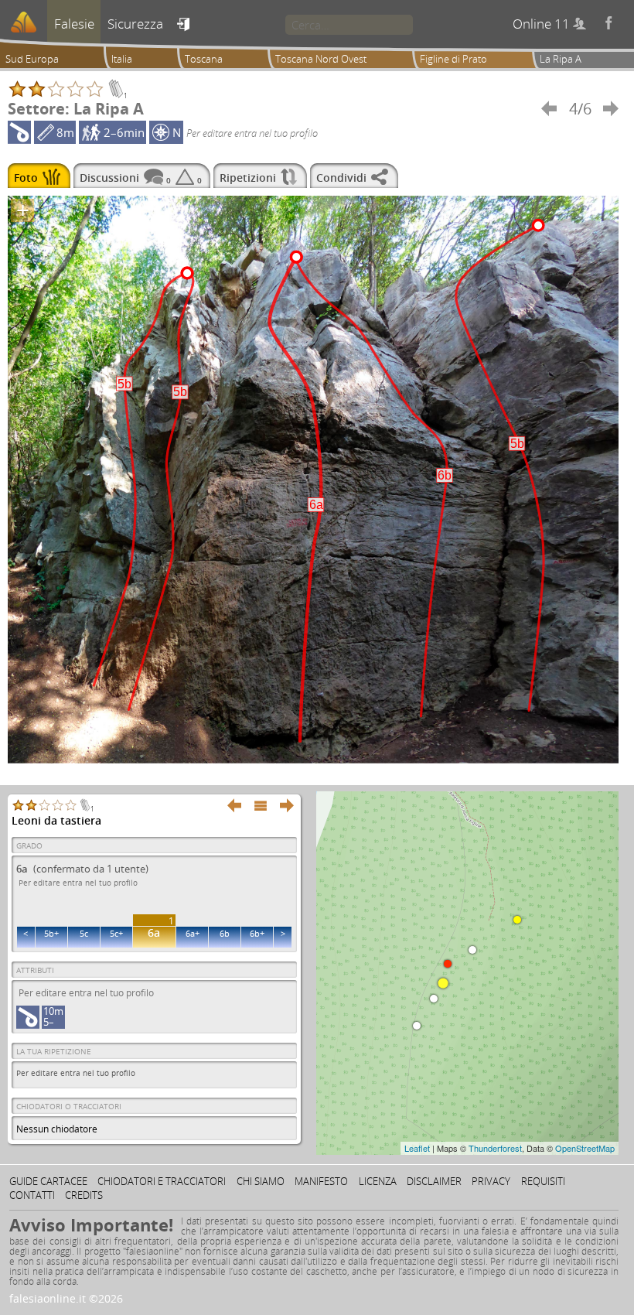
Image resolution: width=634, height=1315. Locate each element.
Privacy (491, 1181)
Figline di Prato (453, 59)
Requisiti (543, 1181)
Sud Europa (32, 59)
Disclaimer (434, 1181)
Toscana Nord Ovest (320, 59)
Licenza (378, 1181)
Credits (84, 1195)
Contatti (32, 1195)
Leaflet (417, 1148)
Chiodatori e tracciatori (161, 1181)
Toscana (204, 59)
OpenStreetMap (585, 1148)
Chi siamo (261, 1181)
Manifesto (321, 1181)
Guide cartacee (48, 1181)
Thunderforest (495, 1148)
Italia (121, 59)
